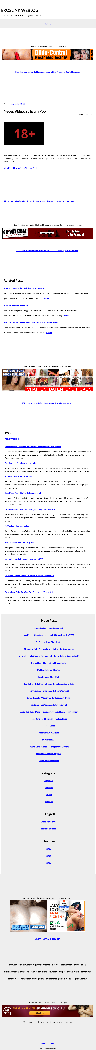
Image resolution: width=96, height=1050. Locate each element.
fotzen (77, 971)
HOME (47, 23)
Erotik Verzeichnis (48, 821)
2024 (48, 856)
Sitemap (43, 1043)
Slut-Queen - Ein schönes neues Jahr (20, 463)
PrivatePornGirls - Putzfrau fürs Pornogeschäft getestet (29, 592)
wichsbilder (26, 978)
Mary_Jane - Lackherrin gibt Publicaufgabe (49, 719)
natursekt (27, 964)
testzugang (41, 201)
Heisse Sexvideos (48, 828)
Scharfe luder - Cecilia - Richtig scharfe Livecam (24, 288)
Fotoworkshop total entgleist (48, 753)
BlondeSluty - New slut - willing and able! (48, 663)
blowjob (30, 201)
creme (22, 971)
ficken (44, 971)
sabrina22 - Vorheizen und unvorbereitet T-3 (24, 559)
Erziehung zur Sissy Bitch (48, 677)
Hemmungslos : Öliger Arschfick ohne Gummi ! (49, 691)
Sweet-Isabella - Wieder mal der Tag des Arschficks (48, 698)
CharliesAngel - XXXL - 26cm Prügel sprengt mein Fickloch (30, 509)
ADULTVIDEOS (12, 439)
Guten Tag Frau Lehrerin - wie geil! (48, 628)
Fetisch (49, 794)
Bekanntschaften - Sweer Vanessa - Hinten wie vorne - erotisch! (31, 322)
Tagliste (51, 1043)
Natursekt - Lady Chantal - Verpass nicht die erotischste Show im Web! (48, 656)
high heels (37, 964)
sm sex (76, 964)
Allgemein (15, 104)
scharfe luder (20, 201)
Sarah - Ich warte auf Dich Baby (18, 476)
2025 (48, 849)
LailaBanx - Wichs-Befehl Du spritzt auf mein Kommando (29, 575)
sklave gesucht (38, 978)
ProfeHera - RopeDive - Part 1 (17, 305)
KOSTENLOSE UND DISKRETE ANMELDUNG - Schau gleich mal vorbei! (47, 250)
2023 (48, 863)
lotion (83, 964)
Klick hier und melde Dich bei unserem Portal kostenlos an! (47, 403)
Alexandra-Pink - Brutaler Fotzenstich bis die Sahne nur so (49, 649)
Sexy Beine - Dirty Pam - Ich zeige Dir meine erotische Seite (49, 684)
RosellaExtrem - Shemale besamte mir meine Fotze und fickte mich (33, 446)
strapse (62, 971)
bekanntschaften (11, 971)
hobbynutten (66, 964)
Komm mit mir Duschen (49, 760)
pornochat (62, 978)
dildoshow (8, 201)
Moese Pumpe (49, 725)
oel (28, 971)
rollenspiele (48, 964)
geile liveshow (81, 978)
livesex (50, 201)
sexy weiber (36, 971)
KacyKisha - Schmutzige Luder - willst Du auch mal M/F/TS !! (48, 635)
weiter (46, 298)
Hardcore (23, 104)
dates (71, 978)
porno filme (86, 971)
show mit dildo (15, 964)
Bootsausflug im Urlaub (49, 732)
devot (56, 964)
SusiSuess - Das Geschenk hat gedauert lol (49, 705)
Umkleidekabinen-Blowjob (48, 670)
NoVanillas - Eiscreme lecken (17, 526)
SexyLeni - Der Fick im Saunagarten (20, 542)
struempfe (53, 971)
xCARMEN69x (48, 739)
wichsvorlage (68, 201)
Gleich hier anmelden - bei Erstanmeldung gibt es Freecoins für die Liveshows (47, 72)
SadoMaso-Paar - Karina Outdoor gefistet (23, 493)
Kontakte (49, 801)
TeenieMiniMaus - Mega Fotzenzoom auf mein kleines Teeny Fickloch (48, 712)
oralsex (58, 201)
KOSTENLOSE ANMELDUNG (47, 939)
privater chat (51, 978)
